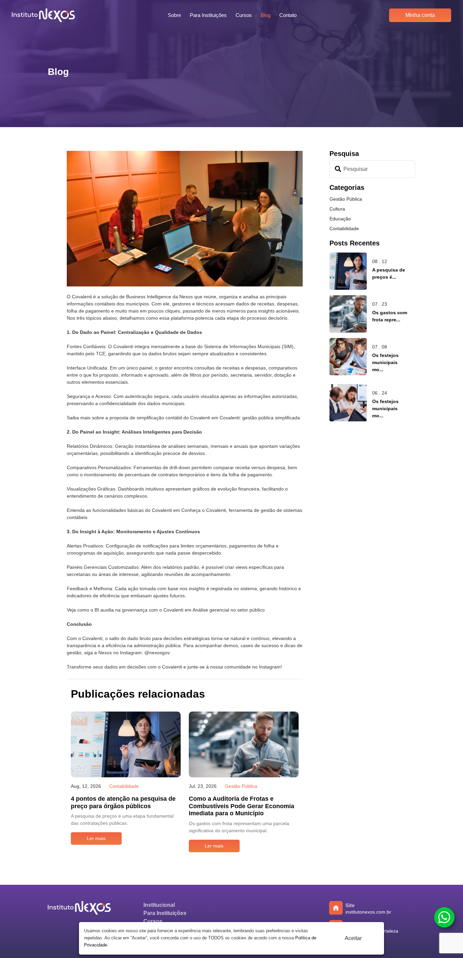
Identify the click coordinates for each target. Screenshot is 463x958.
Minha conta (420, 15)
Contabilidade (344, 228)
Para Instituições (208, 15)
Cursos (244, 15)
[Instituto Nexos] (79, 913)
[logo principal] (43, 15)
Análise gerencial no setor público (229, 610)
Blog (265, 15)
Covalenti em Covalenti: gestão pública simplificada (245, 417)
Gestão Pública (345, 199)
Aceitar (353, 938)
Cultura (337, 209)
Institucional (159, 905)
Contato (288, 15)
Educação (340, 218)
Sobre (174, 15)
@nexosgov (157, 652)
